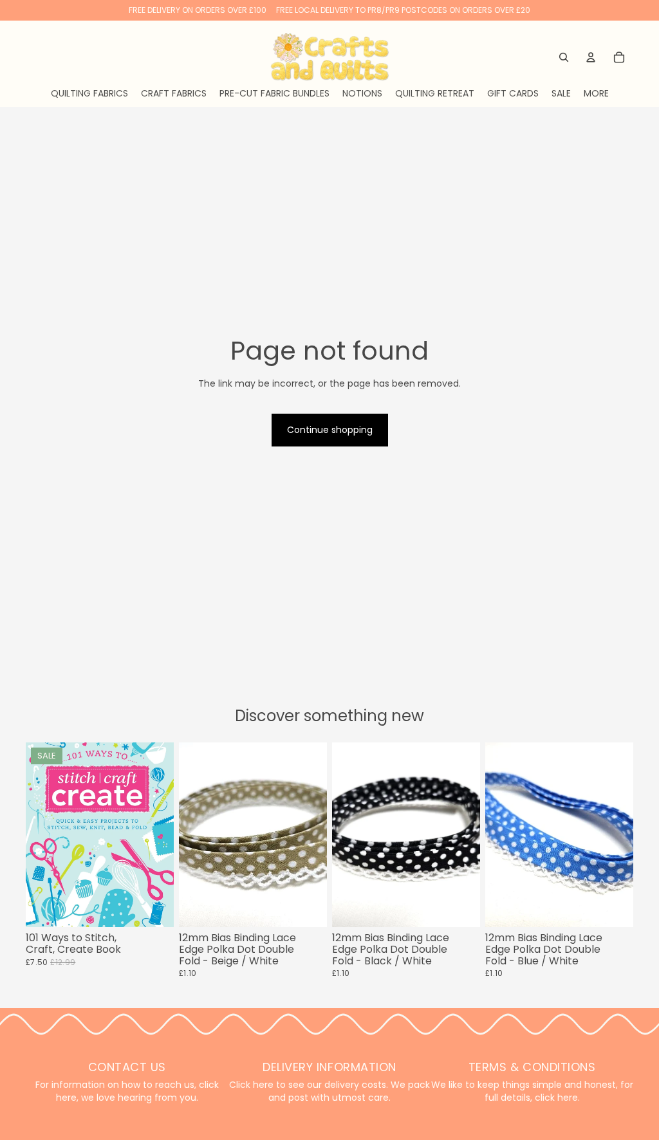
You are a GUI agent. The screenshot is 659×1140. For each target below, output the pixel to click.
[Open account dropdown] (591, 57)
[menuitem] (596, 93)
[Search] (564, 57)
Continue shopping (330, 429)
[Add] (153, 907)
